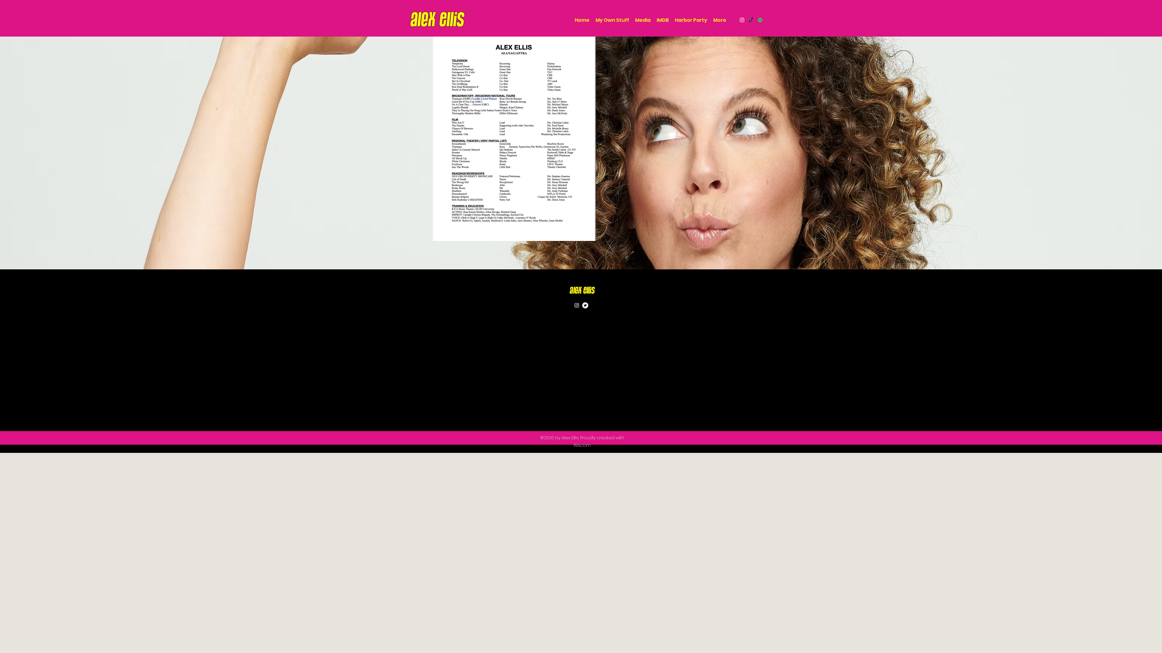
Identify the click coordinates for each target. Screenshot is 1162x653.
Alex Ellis (582, 290)
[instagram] (742, 20)
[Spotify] (760, 20)
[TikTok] (751, 20)
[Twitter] (585, 305)
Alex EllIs (437, 20)
